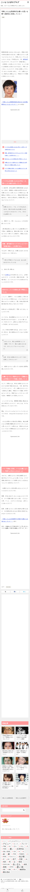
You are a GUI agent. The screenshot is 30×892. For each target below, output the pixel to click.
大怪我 (14, 851)
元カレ (22, 846)
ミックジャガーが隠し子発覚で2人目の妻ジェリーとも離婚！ (21, 737)
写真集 (4, 848)
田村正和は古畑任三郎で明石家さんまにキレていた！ (7, 752)
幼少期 (22, 857)
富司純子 (25, 59)
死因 (4, 862)
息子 (14, 859)
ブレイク (24, 844)
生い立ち (8, 587)
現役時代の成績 (6, 864)
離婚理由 (23, 869)
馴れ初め (6, 872)
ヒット (16, 843)
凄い (11, 849)
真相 (4, 867)
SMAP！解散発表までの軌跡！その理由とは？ (21, 752)
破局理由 (11, 866)
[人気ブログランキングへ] (5, 822)
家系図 (4, 856)
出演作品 (20, 849)
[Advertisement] (15, 34)
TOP (9, 879)
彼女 (8, 859)
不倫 (4, 846)
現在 (20, 862)
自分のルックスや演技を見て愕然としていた (16, 159)
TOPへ (22, 890)
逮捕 (9, 869)
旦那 (21, 859)
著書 (4, 869)
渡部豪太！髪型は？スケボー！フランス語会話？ (21, 784)
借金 (10, 846)
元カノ (15, 846)
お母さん (7, 274)
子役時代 (21, 854)
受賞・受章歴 (6, 851)
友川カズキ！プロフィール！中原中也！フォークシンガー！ (21, 767)
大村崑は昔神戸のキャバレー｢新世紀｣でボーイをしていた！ (7, 737)
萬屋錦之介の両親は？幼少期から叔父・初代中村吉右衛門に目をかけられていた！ (7, 768)
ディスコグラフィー (15, 841)
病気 (25, 864)
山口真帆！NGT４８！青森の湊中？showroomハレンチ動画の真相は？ (7, 785)
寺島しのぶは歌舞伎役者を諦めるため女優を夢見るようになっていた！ (8, 798)
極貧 (26, 859)
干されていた (12, 856)
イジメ (4, 841)
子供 (14, 854)
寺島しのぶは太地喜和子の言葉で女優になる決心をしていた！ (22, 798)
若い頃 (20, 867)
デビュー (7, 844)
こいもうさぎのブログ (10, 2)
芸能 (3, 17)
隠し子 (15, 869)
